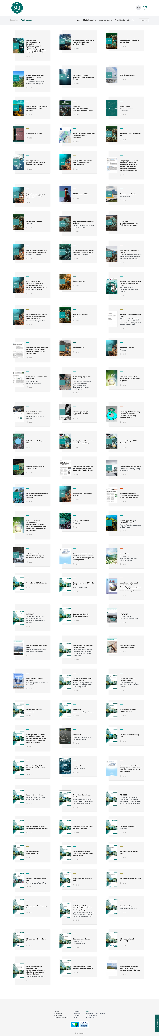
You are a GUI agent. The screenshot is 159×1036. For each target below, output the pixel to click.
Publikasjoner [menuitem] (26, 20)
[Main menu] (145, 7)
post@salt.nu (90, 1017)
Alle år (142, 20)
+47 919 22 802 (91, 1015)
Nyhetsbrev (58, 1014)
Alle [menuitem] (78, 20)
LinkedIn (77, 1015)
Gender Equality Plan (61, 1017)
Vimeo (76, 1017)
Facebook (77, 1012)
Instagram (77, 1014)
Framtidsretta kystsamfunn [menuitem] (125, 20)
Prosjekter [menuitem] (14, 20)
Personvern (58, 1015)
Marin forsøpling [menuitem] (89, 20)
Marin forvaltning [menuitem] (105, 20)
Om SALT (57, 1012)
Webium (81, 1033)
